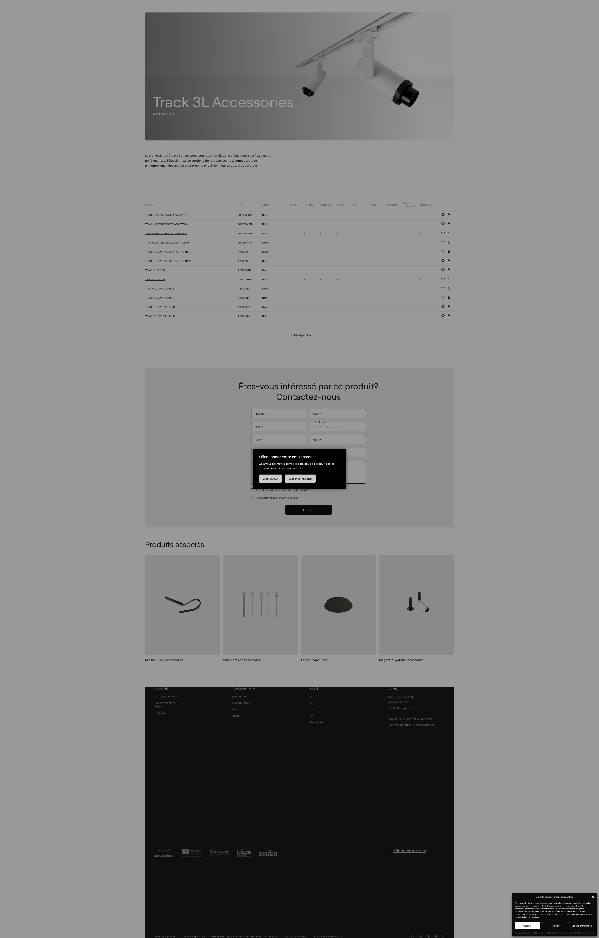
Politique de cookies (523, 932)
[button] (592, 896)
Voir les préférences (582, 925)
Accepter (527, 925)
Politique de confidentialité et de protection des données (557, 932)
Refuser (555, 925)
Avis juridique (588, 932)
